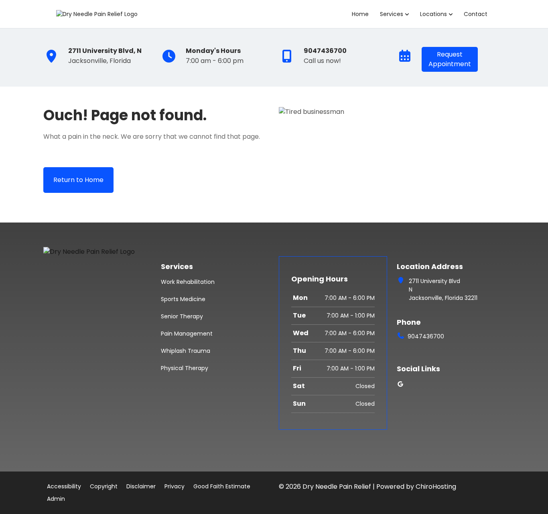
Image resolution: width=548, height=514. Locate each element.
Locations (433, 14)
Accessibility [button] (64, 486)
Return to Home (78, 179)
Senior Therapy (182, 316)
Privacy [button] (174, 486)
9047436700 (426, 336)
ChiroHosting (436, 486)
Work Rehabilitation (188, 282)
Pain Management (187, 334)
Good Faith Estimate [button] (221, 486)
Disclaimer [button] (141, 486)
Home (360, 14)
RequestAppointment (449, 59)
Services (391, 14)
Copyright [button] (104, 486)
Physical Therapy (184, 368)
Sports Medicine (183, 299)
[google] (400, 384)
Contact (475, 14)
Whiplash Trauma (185, 351)
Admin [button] (56, 499)
